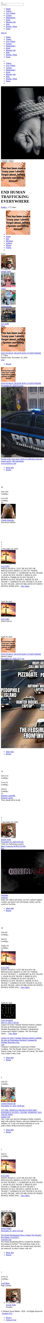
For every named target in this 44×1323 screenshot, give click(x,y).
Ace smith (5, 324)
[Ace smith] (22, 315)
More (3, 326)
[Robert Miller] (22, 1219)
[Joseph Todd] (22, 262)
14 (2, 771)
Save (11, 161)
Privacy (9, 1318)
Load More (5, 1283)
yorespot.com (6, 1240)
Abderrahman (6, 306)
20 (2, 487)
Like (3, 360)
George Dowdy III (8, 1103)
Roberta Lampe (7, 798)
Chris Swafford (7, 1020)
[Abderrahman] (22, 297)
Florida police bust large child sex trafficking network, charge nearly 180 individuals (22, 460)
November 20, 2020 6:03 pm (12, 842)
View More (25, 586)
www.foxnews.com (8, 463)
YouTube (4, 895)
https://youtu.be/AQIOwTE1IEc (13, 846)
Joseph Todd (6, 271)
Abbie (3, 289)
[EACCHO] (22, 557)
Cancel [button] (4, 161)
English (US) (7, 1313)
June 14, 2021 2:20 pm (10, 1022)
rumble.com (5, 1117)
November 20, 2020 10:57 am (12, 659)
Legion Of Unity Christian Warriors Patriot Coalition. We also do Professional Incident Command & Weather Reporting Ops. (21, 1040)
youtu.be (4, 897)
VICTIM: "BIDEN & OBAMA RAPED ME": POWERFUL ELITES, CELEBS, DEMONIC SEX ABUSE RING (21, 1112)
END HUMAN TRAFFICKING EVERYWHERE (21, 353)
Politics (4, 207)
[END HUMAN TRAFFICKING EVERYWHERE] (22, 339)
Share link (10, 468)
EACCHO (5, 566)
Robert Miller (6, 1228)
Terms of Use (11, 1320)
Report (8, 364)
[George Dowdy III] (22, 1094)
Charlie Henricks (7, 520)
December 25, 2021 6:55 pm (12, 1231)
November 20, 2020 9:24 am (12, 386)
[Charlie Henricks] (22, 511)
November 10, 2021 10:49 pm (12, 1106)
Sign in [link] (3, 33)
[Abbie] (22, 280)
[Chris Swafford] (22, 1011)
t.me (2, 1045)
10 (2, 928)
